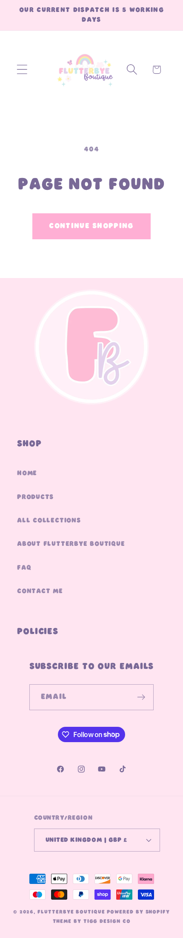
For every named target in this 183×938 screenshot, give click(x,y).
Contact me (40, 591)
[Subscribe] (141, 697)
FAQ (24, 567)
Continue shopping (91, 225)
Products (35, 496)
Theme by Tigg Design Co (92, 921)
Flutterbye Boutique (71, 912)
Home (27, 473)
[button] (22, 69)
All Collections (49, 520)
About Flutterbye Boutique (71, 543)
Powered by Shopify (138, 912)
